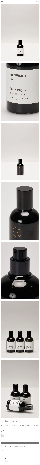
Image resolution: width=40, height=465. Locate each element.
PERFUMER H (4, 420)
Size (1, 434)
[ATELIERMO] (20, 2)
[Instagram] (38, 2)
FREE (2, 436)
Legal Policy (25, 464)
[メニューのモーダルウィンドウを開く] (2, 2)
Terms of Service (27, 464)
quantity (2, 438)
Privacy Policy (31, 464)
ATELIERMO (35, 464)
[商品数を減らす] (4, 440)
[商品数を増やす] (1, 440)
